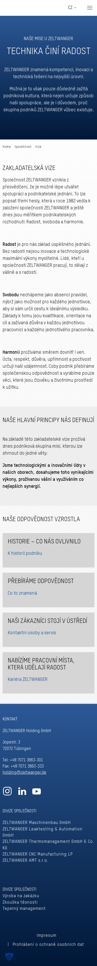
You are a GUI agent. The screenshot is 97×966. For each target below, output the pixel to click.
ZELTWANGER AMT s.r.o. (25, 860)
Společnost (23, 147)
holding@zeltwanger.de (24, 772)
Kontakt (10, 719)
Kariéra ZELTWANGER (28, 679)
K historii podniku (25, 553)
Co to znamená (22, 593)
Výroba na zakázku (21, 896)
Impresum (46, 935)
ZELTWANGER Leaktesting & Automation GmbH (43, 832)
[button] (89, 8)
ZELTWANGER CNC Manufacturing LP (38, 854)
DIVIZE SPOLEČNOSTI (19, 811)
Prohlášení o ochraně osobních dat (48, 944)
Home (7, 147)
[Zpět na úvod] (24, 8)
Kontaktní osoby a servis (32, 633)
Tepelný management (24, 908)
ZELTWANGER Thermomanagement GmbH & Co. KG (48, 844)
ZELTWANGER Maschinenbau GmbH (37, 823)
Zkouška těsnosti (20, 902)
